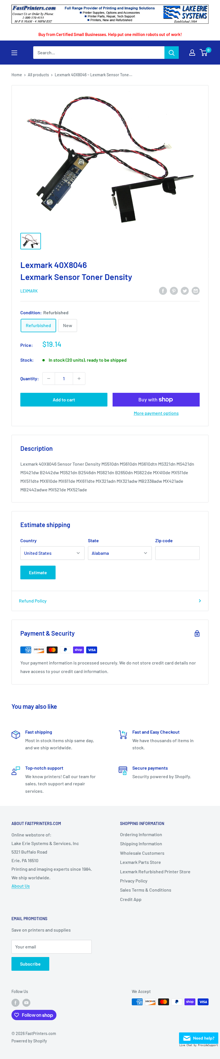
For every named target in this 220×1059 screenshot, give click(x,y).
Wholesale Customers (142, 853)
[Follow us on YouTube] (26, 1002)
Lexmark (29, 291)
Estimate (38, 572)
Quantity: (29, 378)
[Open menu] (14, 53)
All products (38, 74)
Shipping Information (141, 843)
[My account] (192, 52)
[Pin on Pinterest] (174, 290)
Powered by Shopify (29, 1040)
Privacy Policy (134, 880)
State (93, 540)
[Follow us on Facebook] (15, 1002)
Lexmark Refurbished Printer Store (155, 871)
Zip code (164, 540)
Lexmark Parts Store (140, 862)
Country (28, 540)
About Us (20, 885)
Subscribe (30, 963)
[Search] (171, 52)
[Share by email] (196, 290)
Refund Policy (33, 600)
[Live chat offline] (198, 1036)
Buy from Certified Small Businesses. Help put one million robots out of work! (110, 34)
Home (16, 74)
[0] (203, 52)
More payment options (156, 413)
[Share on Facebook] (163, 290)
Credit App (131, 899)
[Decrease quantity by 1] (49, 379)
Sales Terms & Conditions (145, 889)
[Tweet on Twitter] (185, 290)
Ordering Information (141, 834)
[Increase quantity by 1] (79, 379)
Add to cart (64, 399)
